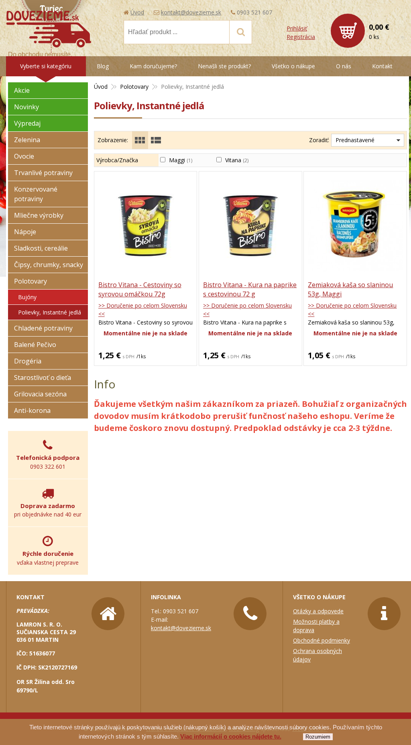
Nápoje (25, 231)
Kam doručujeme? (153, 66)
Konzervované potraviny (35, 194)
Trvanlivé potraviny (43, 172)
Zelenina (27, 139)
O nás (343, 66)
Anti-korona (32, 410)
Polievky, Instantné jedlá (49, 312)
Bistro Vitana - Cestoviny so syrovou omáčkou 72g (139, 289)
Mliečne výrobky (38, 215)
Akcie (22, 90)
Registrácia (301, 37)
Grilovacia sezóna (40, 394)
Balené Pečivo (35, 344)
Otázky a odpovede (318, 611)
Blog (103, 66)
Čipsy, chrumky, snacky (48, 264)
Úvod (137, 12)
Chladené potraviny (43, 328)
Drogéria (27, 361)
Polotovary (30, 281)
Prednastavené (355, 140)
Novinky (26, 106)
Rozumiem (317, 737)
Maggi (180, 160)
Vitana (236, 160)
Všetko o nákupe (293, 66)
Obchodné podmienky (321, 640)
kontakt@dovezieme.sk (191, 12)
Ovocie (24, 156)
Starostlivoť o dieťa (42, 377)
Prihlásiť (297, 28)
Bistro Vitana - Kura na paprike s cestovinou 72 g (250, 289)
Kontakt (382, 66)
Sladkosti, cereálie (41, 248)
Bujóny (27, 297)
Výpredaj (27, 123)
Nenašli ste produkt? (224, 66)
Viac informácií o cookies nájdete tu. (230, 736)
